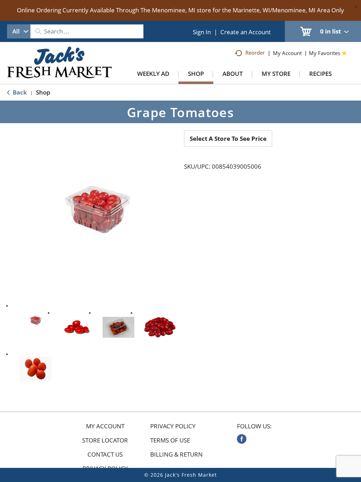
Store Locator (105, 440)
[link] (241, 439)
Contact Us (105, 454)
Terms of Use (170, 440)
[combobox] (18, 31)
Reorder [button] (255, 52)
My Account (105, 426)
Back (19, 92)
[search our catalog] (38, 31)
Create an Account (245, 32)
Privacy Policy (173, 426)
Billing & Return (176, 454)
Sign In (202, 32)
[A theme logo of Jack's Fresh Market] (59, 69)
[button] (35, 320)
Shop (43, 92)
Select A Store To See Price (228, 138)
